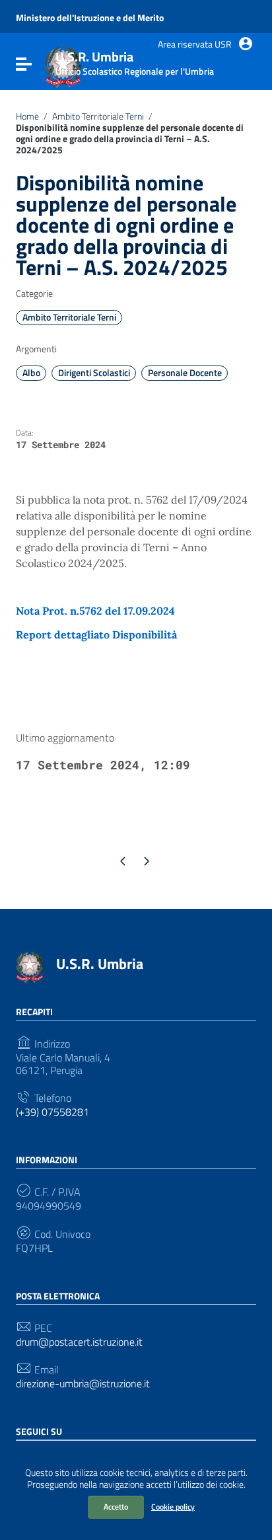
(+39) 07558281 (52, 1112)
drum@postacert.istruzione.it (79, 1342)
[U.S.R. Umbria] (30, 966)
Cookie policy (173, 1506)
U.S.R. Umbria (99, 963)
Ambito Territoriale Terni (98, 116)
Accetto (116, 1506)
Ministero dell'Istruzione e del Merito (90, 17)
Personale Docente (185, 373)
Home (27, 116)
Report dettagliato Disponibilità (96, 634)
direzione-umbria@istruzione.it (83, 1383)
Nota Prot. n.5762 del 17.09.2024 (95, 610)
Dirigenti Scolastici (94, 373)
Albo (31, 373)
